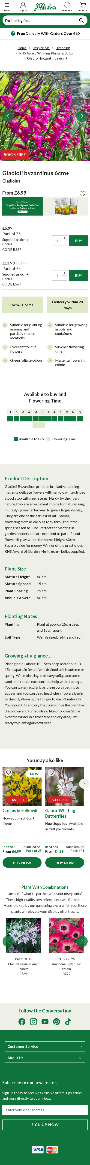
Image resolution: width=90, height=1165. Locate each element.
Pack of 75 (11, 268)
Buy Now (22, 863)
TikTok (68, 1021)
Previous (8, 116)
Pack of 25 (11, 233)
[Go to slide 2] (82, 941)
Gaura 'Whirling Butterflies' (60, 813)
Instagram (33, 1021)
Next (82, 116)
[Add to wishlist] (8, 772)
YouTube (45, 1021)
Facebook (22, 1021)
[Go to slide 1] (8, 941)
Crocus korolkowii (20, 810)
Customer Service (22, 1046)
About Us (15, 1058)
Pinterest (56, 1021)
